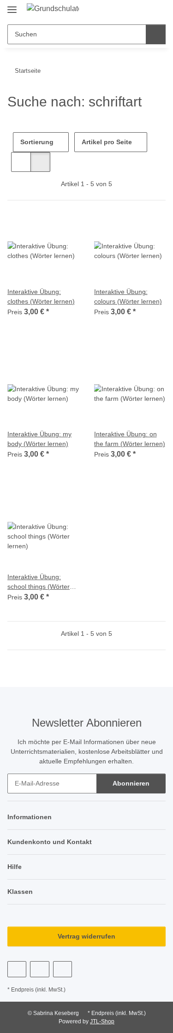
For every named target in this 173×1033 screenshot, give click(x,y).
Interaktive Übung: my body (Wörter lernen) (39, 438)
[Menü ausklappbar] (12, 6)
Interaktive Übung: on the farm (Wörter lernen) (129, 438)
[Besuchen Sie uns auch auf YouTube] (39, 969)
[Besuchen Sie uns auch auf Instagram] (62, 969)
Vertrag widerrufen (86, 936)
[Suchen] (156, 34)
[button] (141, 10)
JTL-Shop (102, 1021)
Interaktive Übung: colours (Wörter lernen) (128, 296)
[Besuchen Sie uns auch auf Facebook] (16, 969)
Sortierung (37, 142)
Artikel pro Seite (107, 142)
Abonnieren (131, 783)
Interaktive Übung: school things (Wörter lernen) (38, 582)
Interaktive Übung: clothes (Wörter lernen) (41, 296)
